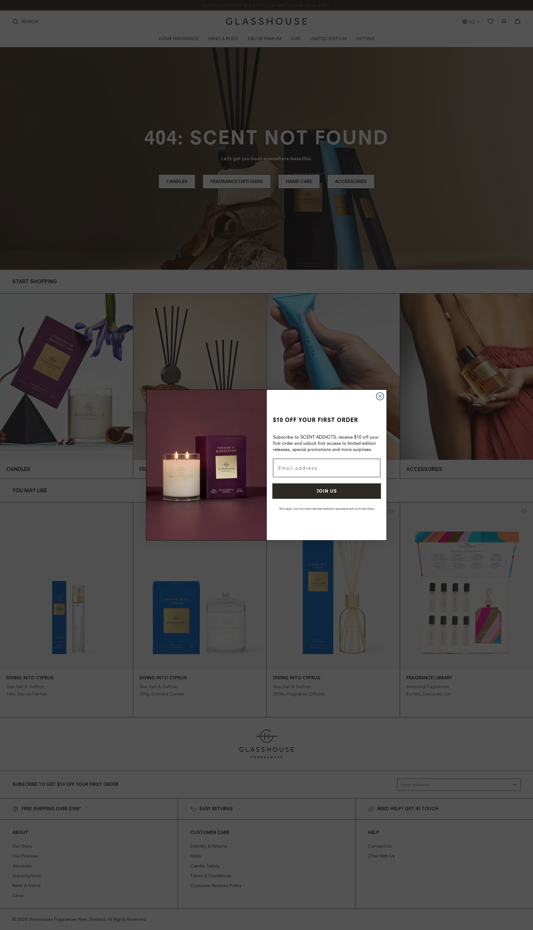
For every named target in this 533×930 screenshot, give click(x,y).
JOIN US (327, 491)
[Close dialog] (380, 396)
